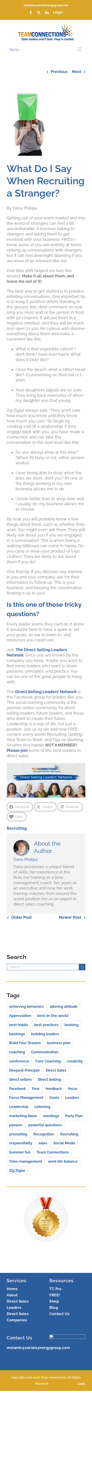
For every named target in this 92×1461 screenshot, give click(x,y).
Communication (45, 1052)
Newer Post (70, 917)
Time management (25, 1161)
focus (72, 1089)
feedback (54, 1089)
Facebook (17, 1089)
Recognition (43, 1134)
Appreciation (20, 1016)
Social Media (64, 1143)
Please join (17, 750)
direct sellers (20, 1079)
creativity (75, 1061)
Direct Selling (49, 1079)
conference (19, 1061)
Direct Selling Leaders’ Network (46, 691)
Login (82, 1383)
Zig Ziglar (17, 1170)
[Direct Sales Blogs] (46, 1199)
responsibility (20, 1143)
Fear (36, 1089)
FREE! (54, 1295)
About (12, 1295)
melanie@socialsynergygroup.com (46, 5)
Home (12, 1289)
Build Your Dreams (25, 1043)
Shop (54, 1301)
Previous (59, 71)
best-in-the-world (52, 1016)
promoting (18, 1134)
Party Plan (74, 1116)
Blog (53, 1307)
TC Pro (55, 1289)
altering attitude (64, 1006)
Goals (54, 1097)
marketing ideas (23, 1116)
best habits (18, 1025)
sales (42, 1143)
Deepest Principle (24, 1070)
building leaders (45, 1034)
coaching (17, 1052)
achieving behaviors (26, 1006)
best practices (46, 1025)
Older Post (21, 917)
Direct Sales (56, 1070)
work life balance (63, 1161)
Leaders (72, 1097)
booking (72, 1025)
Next (76, 71)
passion (15, 1125)
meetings (51, 1116)
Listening (42, 1107)
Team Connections (53, 1152)
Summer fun (20, 1152)
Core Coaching (48, 1061)
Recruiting (17, 828)
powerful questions (45, 1125)
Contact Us (59, 1314)
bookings (17, 1034)
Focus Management (26, 1097)
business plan (59, 1043)
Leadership (18, 1107)
